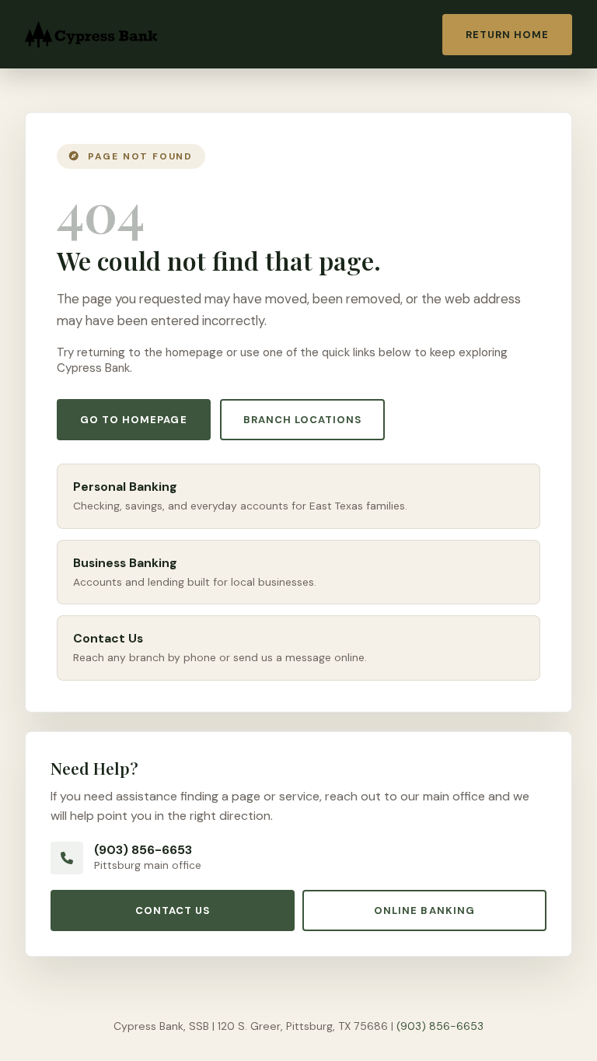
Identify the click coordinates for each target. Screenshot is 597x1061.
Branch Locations (302, 419)
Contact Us (172, 910)
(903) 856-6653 (143, 850)
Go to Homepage (133, 419)
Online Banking (424, 910)
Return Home (507, 34)
